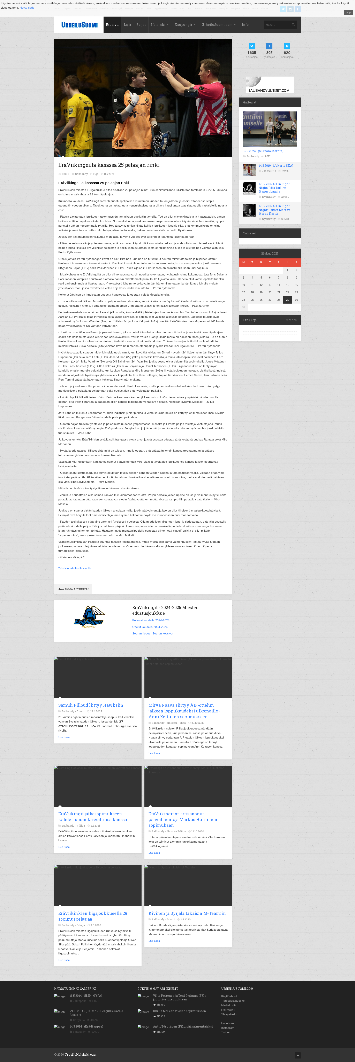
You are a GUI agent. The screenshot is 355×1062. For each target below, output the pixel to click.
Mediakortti (228, 1005)
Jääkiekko (269, 171)
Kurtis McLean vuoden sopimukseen (179, 1011)
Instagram (227, 1027)
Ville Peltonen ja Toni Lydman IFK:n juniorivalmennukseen (179, 997)
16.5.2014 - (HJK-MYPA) (86, 996)
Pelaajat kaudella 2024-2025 (150, 620)
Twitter (225, 1032)
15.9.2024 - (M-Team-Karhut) (263, 151)
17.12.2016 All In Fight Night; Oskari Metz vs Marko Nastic (274, 209)
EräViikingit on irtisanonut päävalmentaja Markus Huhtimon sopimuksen (183, 819)
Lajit (127, 24)
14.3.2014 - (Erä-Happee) (86, 1026)
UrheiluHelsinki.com (81, 1054)
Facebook (227, 1023)
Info (245, 24)
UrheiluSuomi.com (217, 24)
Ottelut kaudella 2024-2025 (150, 626)
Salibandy (253, 156)
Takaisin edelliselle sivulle (74, 568)
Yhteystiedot (229, 1014)
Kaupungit (183, 24)
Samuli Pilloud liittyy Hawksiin (90, 705)
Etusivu (112, 24)
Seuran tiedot (141, 633)
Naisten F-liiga (176, 723)
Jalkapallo (79, 1001)
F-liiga (94, 174)
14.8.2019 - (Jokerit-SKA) (276, 165)
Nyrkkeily (269, 196)
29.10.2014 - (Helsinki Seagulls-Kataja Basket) (96, 1013)
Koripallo (79, 1020)
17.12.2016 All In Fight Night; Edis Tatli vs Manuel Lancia (274, 187)
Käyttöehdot (229, 996)
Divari (80, 711)
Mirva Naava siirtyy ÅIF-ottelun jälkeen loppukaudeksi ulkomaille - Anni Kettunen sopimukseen (185, 710)
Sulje (348, 12)
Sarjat (141, 24)
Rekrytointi (228, 1009)
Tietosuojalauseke (233, 1000)
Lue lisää (64, 737)
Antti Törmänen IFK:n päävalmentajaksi (183, 1026)
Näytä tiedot (27, 7)
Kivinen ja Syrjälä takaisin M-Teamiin (187, 913)
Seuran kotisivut (162, 633)
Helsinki (158, 24)
